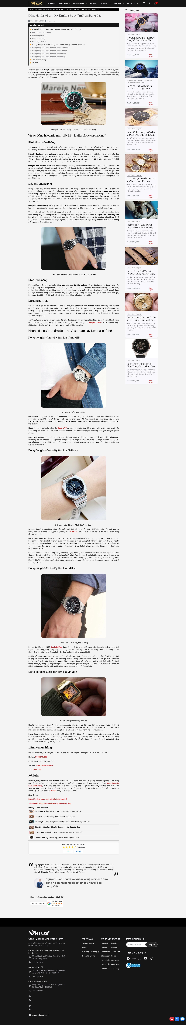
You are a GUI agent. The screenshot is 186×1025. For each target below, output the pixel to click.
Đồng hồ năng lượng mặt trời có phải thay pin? (47, 799)
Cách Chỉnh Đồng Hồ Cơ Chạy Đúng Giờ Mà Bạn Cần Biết (56, 838)
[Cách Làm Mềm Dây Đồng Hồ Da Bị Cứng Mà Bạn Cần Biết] (141, 256)
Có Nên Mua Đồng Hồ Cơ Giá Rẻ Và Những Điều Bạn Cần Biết (58, 832)
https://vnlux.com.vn (44, 765)
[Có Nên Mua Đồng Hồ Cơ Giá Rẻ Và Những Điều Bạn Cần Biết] (141, 302)
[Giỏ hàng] (155, 3)
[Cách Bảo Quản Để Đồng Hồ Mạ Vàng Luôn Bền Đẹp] (141, 163)
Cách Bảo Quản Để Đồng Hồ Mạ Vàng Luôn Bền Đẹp (54, 817)
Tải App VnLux (88, 943)
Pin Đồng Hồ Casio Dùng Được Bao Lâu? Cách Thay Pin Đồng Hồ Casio (62, 822)
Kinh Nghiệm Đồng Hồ (134, 34)
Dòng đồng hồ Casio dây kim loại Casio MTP (50, 47)
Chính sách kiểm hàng (110, 968)
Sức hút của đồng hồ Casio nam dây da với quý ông (49, 803)
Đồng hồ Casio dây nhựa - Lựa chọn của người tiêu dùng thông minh (140, 81)
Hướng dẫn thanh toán (110, 964)
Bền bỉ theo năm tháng (41, 32)
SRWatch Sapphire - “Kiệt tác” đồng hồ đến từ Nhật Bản (141, 39)
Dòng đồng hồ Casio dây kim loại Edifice (49, 54)
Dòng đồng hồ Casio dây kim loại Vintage (49, 57)
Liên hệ (85, 947)
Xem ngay (151, 55)
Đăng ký (151, 945)
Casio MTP (62, 428)
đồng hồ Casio (95, 322)
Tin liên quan (132, 10)
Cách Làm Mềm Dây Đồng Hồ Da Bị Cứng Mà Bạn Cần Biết (57, 827)
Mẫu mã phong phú (40, 35)
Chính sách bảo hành (109, 943)
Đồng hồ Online (88, 956)
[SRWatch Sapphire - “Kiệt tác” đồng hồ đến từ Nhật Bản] (141, 22)
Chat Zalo (37, 769)
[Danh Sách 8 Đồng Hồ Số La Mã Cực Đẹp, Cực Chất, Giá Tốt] (141, 117)
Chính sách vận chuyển (110, 952)
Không (78, 851)
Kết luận (35, 63)
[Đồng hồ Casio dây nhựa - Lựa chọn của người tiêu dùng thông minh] (141, 68)
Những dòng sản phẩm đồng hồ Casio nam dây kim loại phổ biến (58, 44)
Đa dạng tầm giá (39, 41)
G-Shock (73, 532)
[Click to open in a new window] (128, 958)
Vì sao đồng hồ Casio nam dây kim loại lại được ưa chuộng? (56, 29)
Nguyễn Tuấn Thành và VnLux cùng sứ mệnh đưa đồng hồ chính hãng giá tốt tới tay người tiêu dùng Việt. (77, 882)
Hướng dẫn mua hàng (110, 960)
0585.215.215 (41, 757)
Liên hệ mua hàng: (39, 60)
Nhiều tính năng (39, 38)
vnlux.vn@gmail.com (40, 1015)
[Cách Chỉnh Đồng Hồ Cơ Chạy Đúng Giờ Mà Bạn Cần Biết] (141, 348)
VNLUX (53, 791)
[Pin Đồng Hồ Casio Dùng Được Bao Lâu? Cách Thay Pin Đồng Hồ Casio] (141, 209)
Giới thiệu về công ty (90, 952)
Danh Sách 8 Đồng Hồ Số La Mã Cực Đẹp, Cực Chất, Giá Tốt (57, 811)
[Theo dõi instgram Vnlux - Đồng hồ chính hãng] (140, 958)
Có (68, 851)
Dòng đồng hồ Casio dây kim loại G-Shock (49, 50)
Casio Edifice (56, 647)
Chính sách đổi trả (108, 956)
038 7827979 (37, 962)
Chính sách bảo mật (109, 947)
